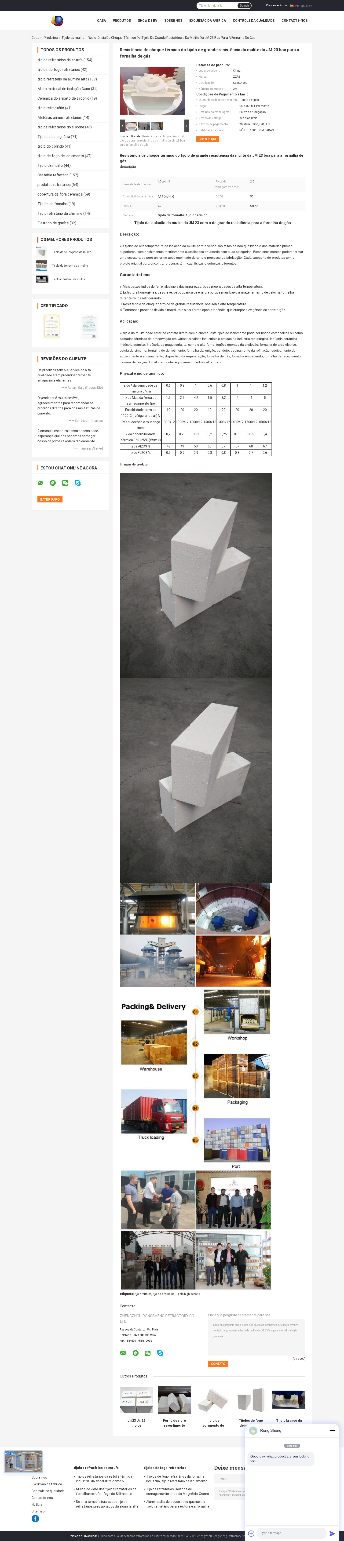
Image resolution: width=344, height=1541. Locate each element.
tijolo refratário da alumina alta (62, 79)
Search (244, 5)
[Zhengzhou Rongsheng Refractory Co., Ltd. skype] (81, 482)
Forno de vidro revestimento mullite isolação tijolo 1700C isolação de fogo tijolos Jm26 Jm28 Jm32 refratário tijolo (174, 1423)
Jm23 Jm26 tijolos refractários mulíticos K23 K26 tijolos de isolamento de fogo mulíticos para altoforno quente (136, 1423)
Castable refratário (53, 175)
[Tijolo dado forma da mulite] (41, 265)
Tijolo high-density (188, 1294)
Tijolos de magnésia (53, 136)
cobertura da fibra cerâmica (60, 194)
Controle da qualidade (253, 20)
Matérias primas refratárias (59, 117)
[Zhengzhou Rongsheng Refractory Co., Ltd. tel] (173, 1357)
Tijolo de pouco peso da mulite (71, 252)
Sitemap (38, 1511)
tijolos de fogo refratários (58, 69)
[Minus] (332, 1430)
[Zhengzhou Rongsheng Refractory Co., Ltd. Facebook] (35, 1521)
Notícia (37, 1504)
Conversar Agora (277, 5)
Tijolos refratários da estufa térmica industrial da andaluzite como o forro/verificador (104, 1479)
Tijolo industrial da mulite (68, 279)
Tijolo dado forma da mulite (70, 265)
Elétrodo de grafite (53, 223)
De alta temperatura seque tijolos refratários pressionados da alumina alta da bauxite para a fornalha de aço (107, 1505)
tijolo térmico (143, 1294)
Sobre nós (173, 20)
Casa (101, 20)
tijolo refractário (50, 108)
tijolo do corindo (50, 146)
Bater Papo (207, 139)
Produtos (122, 20)
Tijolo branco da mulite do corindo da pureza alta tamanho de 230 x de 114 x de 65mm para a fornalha (289, 1423)
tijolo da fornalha (164, 1294)
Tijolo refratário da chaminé (59, 213)
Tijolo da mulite (73, 38)
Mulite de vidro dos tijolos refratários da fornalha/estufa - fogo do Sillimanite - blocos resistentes (106, 1492)
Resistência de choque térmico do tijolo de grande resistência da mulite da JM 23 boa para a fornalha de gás (152, 140)
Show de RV (147, 20)
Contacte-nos (294, 20)
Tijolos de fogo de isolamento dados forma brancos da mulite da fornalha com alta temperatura (251, 1423)
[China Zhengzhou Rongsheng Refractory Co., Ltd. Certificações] (51, 326)
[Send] (332, 1533)
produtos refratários (54, 184)
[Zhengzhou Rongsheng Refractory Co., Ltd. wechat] (68, 483)
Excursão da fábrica (207, 20)
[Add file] (251, 1533)
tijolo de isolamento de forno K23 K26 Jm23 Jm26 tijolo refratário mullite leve (212, 1423)
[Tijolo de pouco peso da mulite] (41, 251)
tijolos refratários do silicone (60, 127)
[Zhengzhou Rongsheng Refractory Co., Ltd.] (57, 20)
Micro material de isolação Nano (63, 89)
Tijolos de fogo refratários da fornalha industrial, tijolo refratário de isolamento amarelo (176, 1479)
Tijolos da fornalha (52, 204)
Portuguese (302, 5)
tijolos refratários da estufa (60, 60)
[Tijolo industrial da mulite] (42, 278)
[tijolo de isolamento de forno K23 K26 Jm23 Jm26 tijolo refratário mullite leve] (212, 1399)
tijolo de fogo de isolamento (60, 156)
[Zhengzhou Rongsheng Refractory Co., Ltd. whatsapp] (56, 483)
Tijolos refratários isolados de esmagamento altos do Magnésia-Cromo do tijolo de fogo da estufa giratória (177, 1492)
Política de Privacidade (83, 1536)
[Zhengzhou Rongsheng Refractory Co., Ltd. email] (43, 483)
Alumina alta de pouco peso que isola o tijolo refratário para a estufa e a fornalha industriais (177, 1505)
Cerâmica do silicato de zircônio (63, 98)
